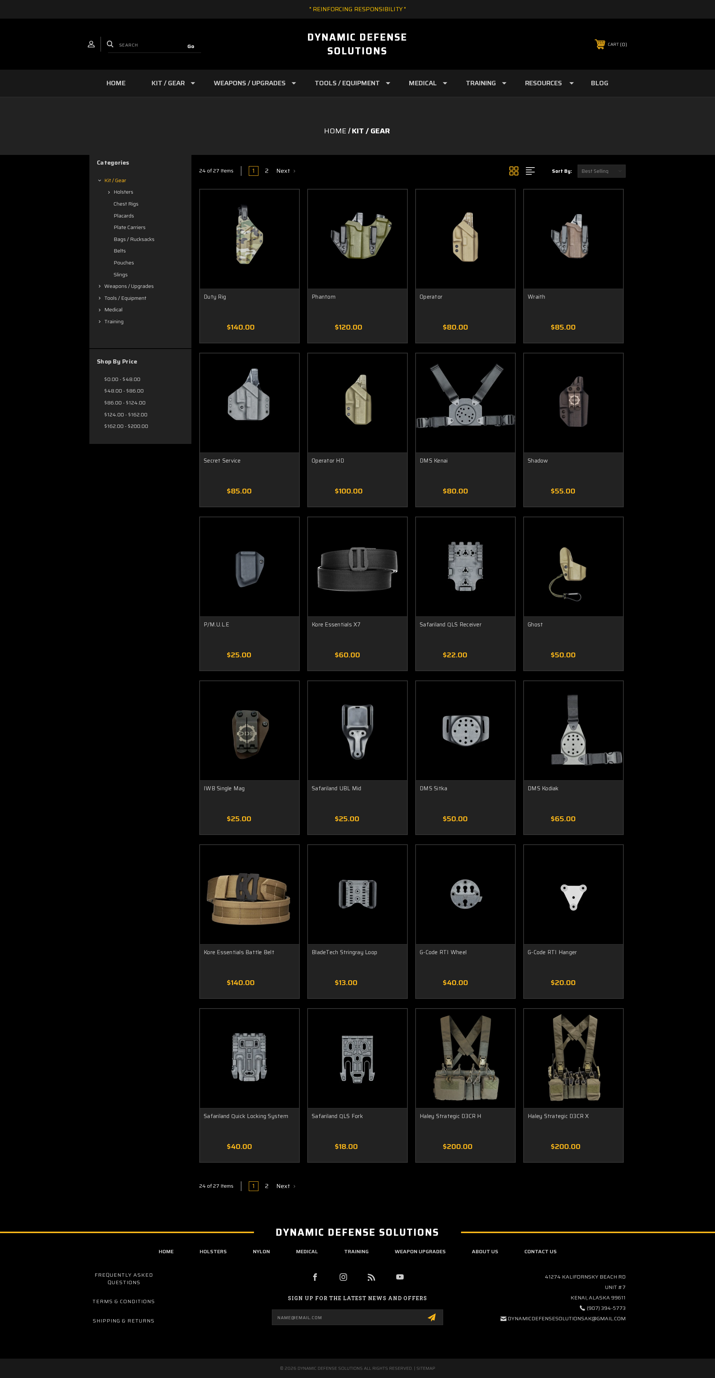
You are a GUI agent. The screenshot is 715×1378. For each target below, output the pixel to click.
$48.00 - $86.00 (124, 391)
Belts (120, 251)
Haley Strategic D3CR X (558, 1116)
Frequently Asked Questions (124, 1278)
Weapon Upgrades (420, 1251)
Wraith (537, 297)
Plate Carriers (130, 227)
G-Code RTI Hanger (552, 952)
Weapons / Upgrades (250, 83)
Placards (124, 216)
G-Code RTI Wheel (443, 952)
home (166, 1251)
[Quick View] (284, 204)
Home (116, 83)
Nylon (261, 1251)
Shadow (538, 461)
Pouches (124, 262)
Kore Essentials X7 (336, 624)
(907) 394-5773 (606, 1308)
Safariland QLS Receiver (451, 624)
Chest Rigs (126, 204)
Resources (543, 83)
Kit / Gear (168, 83)
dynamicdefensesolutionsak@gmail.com (567, 1318)
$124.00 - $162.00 (125, 414)
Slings (121, 274)
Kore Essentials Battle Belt (239, 952)
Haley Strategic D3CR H (451, 1116)
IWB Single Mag (224, 788)
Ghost (535, 624)
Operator (431, 297)
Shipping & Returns (124, 1321)
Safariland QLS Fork (337, 1116)
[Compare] (284, 242)
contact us (540, 1251)
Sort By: (562, 171)
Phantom (324, 297)
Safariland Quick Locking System (246, 1116)
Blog (599, 83)
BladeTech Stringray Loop (344, 952)
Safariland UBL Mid (337, 788)
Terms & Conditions (123, 1301)
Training (481, 83)
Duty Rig (215, 297)
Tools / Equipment (347, 83)
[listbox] (602, 171)
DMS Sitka (433, 788)
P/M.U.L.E (216, 624)
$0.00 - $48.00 (122, 379)
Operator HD (328, 461)
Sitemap (425, 1368)
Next (284, 170)
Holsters (123, 192)
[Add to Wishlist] (284, 223)
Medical (423, 83)
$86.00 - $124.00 (125, 403)
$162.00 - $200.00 (126, 426)
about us (485, 1251)
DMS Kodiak (543, 788)
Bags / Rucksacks (134, 239)
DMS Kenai (434, 461)
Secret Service (222, 461)
